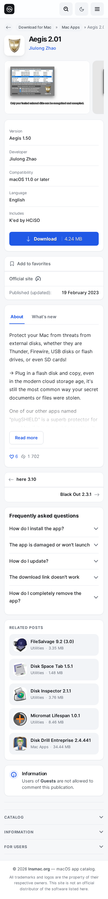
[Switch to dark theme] (81, 9)
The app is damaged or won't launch (49, 545)
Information (19, 832)
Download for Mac (35, 27)
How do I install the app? (36, 528)
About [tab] (16, 316)
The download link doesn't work (44, 577)
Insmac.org (39, 868)
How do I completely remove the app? (45, 597)
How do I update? (28, 561)
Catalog (14, 817)
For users (15, 847)
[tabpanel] (54, 387)
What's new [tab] (44, 316)
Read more (26, 437)
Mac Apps (71, 27)
